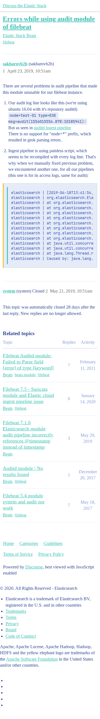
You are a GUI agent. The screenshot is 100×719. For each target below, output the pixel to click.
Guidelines (53, 543)
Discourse (34, 567)
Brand (11, 629)
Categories (28, 543)
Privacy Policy (51, 554)
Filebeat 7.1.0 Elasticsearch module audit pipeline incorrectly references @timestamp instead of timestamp (28, 435)
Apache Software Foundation (32, 659)
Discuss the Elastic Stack (24, 5)
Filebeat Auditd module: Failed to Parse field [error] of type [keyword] (28, 362)
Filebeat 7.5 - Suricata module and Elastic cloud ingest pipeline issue (28, 395)
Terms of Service (18, 554)
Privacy (12, 623)
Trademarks (16, 611)
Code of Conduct (21, 636)
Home (8, 543)
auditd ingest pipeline (52, 127)
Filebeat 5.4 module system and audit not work (23, 502)
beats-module (25, 375)
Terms (11, 617)
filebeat (8, 42)
